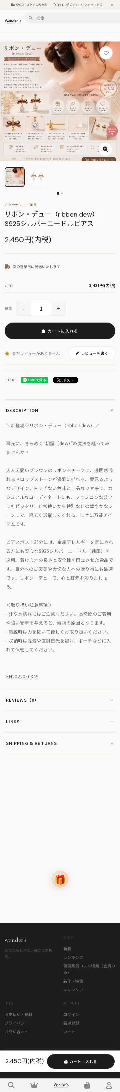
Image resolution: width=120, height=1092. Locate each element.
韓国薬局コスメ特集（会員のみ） (89, 969)
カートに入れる (63, 331)
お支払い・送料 (19, 1014)
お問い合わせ (17, 1031)
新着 (67, 948)
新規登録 (71, 1023)
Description (60, 410)
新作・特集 (73, 981)
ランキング (73, 957)
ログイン (71, 1014)
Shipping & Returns (60, 743)
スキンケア (73, 989)
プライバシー (17, 1023)
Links (60, 721)
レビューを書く (94, 353)
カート (69, 1031)
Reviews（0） (60, 700)
